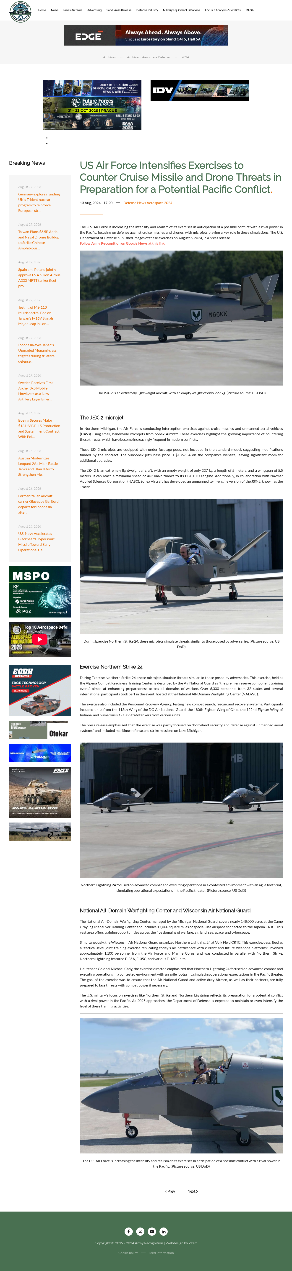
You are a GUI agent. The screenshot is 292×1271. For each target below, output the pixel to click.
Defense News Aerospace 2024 (147, 202)
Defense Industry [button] (147, 10)
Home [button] (42, 10)
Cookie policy (128, 1253)
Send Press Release (119, 10)
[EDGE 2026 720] (146, 35)
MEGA (250, 10)
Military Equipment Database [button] (181, 10)
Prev (171, 1191)
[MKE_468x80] (92, 121)
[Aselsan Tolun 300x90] (40, 752)
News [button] (54, 10)
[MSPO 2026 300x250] (40, 591)
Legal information (161, 1253)
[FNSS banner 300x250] (40, 792)
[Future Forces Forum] (92, 104)
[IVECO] (200, 90)
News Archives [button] (72, 10)
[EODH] (40, 690)
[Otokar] (40, 729)
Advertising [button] (94, 10)
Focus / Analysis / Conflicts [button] (223, 10)
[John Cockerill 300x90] (40, 831)
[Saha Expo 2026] (92, 88)
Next (191, 1191)
